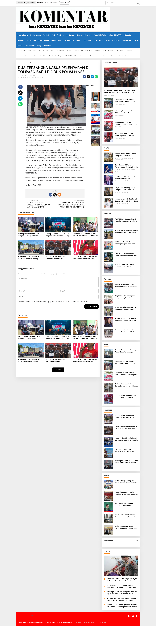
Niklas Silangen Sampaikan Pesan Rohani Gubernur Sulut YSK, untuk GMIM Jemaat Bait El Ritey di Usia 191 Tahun (126, 482)
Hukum (29, 77)
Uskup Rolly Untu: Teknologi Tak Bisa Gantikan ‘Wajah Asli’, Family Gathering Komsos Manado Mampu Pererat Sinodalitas (125, 450)
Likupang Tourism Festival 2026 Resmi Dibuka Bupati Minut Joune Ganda (125, 101)
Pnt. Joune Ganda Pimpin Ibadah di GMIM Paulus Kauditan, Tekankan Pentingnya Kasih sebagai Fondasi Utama (125, 504)
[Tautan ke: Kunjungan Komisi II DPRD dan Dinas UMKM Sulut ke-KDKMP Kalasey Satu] (108, 464)
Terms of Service (89, 623)
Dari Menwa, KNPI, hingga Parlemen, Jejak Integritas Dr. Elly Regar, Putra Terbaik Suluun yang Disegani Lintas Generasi (126, 166)
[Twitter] (55, 195)
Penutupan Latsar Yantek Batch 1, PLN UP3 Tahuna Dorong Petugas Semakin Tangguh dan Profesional (30, 258)
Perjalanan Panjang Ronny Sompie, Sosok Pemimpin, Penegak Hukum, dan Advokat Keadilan (126, 189)
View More (58, 370)
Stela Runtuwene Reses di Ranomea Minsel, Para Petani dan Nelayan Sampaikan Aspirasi (126, 516)
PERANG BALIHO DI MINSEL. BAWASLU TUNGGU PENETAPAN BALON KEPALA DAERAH (37, 204)
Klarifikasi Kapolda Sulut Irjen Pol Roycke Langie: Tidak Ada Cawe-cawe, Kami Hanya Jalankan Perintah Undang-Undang (122, 586)
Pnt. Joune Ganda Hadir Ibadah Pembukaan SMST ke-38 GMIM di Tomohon (126, 331)
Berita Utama (22, 77)
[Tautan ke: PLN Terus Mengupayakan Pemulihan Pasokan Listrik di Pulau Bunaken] (108, 257)
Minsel (34, 77)
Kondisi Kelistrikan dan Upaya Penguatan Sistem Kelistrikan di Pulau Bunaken (126, 231)
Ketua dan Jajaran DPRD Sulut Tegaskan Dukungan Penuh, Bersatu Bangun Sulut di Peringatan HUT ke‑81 (126, 135)
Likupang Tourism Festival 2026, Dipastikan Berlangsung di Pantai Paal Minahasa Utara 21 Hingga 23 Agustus (126, 112)
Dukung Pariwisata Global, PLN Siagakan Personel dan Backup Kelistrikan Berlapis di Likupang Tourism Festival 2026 (57, 235)
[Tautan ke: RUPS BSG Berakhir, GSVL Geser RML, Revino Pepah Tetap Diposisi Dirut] (95, 119)
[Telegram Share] (92, 76)
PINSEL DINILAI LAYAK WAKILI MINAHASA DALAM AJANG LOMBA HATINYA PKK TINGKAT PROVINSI (71, 204)
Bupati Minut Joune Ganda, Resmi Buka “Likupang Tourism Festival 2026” (125, 351)
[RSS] (59, 195)
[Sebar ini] (84, 76)
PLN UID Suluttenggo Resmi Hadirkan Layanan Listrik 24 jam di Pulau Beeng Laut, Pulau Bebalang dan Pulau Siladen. (125, 220)
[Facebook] (50, 195)
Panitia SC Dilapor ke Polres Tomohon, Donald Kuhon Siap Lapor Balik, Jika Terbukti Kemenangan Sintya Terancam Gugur (126, 320)
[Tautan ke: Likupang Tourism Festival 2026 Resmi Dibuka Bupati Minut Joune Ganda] (108, 103)
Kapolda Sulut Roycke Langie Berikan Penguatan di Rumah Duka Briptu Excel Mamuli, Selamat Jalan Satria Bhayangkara (126, 439)
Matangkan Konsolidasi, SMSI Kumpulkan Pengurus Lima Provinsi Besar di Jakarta (29, 235)
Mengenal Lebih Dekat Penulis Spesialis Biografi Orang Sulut (126, 200)
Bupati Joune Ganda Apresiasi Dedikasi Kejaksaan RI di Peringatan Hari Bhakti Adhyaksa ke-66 (122, 606)
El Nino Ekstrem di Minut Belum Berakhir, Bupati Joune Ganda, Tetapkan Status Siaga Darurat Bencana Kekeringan (126, 385)
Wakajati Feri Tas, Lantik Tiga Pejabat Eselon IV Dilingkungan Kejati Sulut (121, 599)
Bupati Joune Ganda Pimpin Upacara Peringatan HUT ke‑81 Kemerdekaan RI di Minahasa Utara (125, 396)
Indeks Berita (102, 623)
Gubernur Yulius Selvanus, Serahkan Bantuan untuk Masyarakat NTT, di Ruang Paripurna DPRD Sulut (55, 258)
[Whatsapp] (96, 76)
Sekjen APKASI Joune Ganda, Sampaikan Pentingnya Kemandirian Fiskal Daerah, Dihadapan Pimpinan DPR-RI (126, 155)
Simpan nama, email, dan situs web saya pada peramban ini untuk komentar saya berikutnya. (54, 301)
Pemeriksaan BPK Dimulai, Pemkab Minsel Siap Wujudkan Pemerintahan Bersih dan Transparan (126, 493)
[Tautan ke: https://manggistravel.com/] (137, 541)
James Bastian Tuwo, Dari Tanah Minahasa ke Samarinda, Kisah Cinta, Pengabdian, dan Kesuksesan (126, 177)
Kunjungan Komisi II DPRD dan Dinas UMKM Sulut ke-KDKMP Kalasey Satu (126, 462)
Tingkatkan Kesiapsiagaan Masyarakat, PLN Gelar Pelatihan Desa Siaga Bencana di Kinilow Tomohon (126, 297)
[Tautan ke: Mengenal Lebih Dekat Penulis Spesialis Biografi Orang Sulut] (108, 202)
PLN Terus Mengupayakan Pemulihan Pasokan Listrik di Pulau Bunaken (125, 254)
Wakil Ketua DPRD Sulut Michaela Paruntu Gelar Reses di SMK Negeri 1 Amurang (126, 527)
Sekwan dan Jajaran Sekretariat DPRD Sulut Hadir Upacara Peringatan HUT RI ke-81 (126, 123)
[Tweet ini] (88, 76)
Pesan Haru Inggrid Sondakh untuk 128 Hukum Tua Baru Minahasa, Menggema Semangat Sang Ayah (126, 428)
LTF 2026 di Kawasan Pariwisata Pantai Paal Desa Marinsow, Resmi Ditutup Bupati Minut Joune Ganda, (85, 258)
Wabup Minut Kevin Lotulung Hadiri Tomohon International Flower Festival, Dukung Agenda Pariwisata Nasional (126, 285)
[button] (138, 3)
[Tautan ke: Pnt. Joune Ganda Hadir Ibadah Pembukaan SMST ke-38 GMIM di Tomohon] (108, 333)
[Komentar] (63, 19)
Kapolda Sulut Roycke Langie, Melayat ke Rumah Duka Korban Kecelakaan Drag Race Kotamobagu (122, 580)
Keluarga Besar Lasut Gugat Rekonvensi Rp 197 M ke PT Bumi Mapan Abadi (122, 593)
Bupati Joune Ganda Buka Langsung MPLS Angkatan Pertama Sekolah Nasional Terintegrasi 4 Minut (125, 416)
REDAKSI (77, 623)
